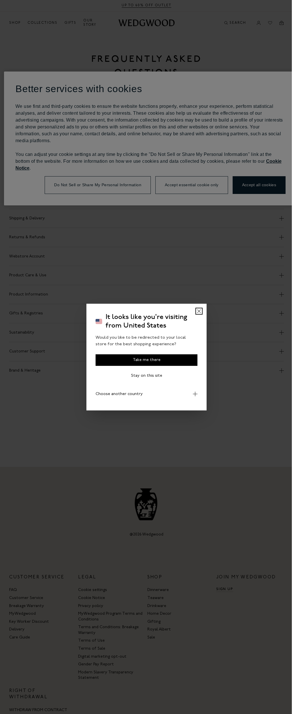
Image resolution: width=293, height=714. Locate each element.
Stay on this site (144, 376)
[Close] (197, 311)
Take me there (144, 360)
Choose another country (117, 394)
